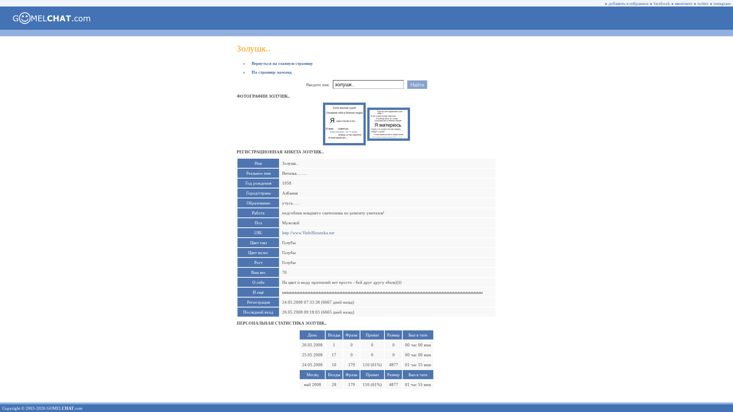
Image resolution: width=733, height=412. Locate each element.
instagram (722, 3)
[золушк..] (344, 141)
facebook (662, 3)
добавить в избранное (629, 3)
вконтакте (684, 3)
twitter (703, 3)
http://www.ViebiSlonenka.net (308, 232)
